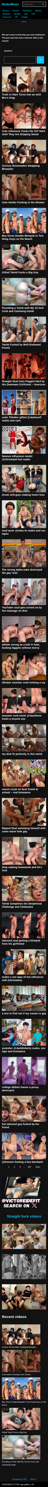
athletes (38, 10)
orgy (26, 14)
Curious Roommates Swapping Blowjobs (19, 1347)
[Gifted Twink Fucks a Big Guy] (21, 1419)
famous (16, 10)
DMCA (33, 1479)
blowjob (17, 14)
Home (24, 22)
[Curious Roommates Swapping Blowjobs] (21, 1335)
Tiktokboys (27, 10)
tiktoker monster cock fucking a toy (23, 682)
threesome (6, 17)
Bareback (6, 14)
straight (24, 17)
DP (16, 17)
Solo (33, 14)
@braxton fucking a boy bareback (22, 1161)
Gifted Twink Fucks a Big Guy (20, 272)
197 (29, 1167)
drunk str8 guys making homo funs (23, 494)
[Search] (43, 4)
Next (38, 1167)
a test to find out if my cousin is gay (24, 1013)
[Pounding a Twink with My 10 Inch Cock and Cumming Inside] (21, 1447)
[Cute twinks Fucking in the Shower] (21, 1361)
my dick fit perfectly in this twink (22, 754)
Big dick (5, 10)
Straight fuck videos (24, 1216)
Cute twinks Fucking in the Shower (23, 202)
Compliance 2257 (19, 1479)
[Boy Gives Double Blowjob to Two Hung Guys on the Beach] (21, 1388)
